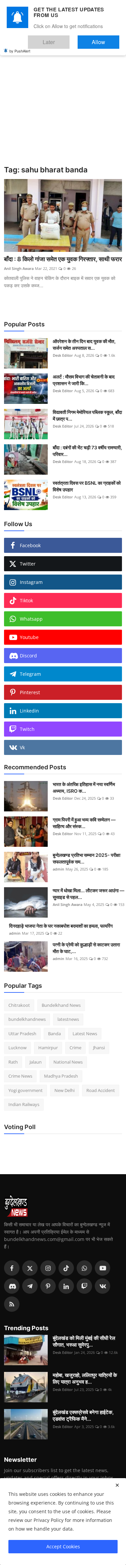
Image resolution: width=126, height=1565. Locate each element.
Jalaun (36, 1062)
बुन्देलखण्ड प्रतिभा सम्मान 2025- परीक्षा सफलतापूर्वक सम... (86, 858)
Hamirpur (48, 1048)
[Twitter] (30, 1268)
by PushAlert (19, 46)
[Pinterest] (48, 1286)
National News (68, 1062)
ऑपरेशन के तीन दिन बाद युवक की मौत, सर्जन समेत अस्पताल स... (84, 344)
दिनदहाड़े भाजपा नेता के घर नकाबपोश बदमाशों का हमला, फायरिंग (61, 926)
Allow (105, 38)
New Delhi (64, 1090)
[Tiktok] (66, 1268)
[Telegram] (30, 1286)
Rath (13, 1062)
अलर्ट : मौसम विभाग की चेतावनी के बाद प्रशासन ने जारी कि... (84, 380)
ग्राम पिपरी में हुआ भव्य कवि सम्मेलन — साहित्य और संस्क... (84, 823)
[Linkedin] (66, 1286)
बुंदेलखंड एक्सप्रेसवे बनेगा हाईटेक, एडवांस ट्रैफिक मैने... (83, 1415)
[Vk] (102, 1286)
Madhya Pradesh (61, 1076)
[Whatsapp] (84, 1268)
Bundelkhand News (61, 1005)
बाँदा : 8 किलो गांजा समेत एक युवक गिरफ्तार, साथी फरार (63, 259)
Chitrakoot (19, 1005)
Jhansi (99, 1048)
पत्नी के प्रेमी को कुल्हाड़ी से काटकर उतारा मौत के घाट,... (86, 948)
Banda (54, 1034)
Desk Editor (63, 355)
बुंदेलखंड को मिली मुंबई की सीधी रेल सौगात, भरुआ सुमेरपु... (84, 1341)
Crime (75, 1048)
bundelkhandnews (27, 1019)
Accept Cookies (63, 1546)
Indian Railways (23, 1104)
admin (58, 869)
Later (69, 38)
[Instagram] (48, 1268)
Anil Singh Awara (19, 268)
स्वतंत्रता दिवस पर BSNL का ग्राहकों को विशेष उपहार (87, 486)
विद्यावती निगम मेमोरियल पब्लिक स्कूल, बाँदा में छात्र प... (87, 415)
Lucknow (17, 1048)
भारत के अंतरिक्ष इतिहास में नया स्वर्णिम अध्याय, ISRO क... (84, 787)
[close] (117, 1485)
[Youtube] (102, 1268)
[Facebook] (11, 1268)
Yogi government (25, 1090)
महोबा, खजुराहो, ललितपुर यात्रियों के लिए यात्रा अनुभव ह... (85, 1378)
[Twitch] (84, 1286)
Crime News (20, 1076)
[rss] (11, 1304)
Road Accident (100, 1090)
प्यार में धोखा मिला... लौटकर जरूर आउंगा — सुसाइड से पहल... (88, 894)
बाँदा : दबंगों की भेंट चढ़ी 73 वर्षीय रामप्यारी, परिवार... (87, 451)
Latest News (85, 1034)
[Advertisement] (63, 99)
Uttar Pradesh (22, 1034)
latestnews (68, 1019)
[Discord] (11, 1286)
